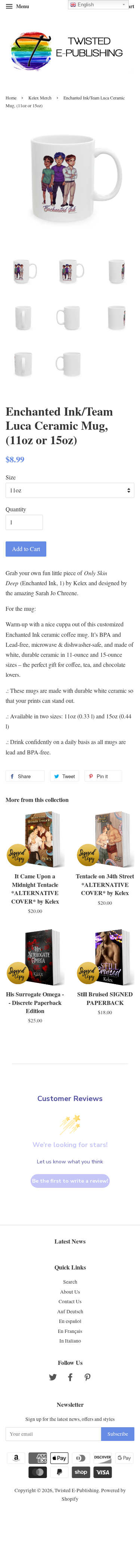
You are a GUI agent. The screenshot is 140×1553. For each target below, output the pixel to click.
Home (11, 98)
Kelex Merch (40, 98)
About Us (70, 1291)
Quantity (16, 509)
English (85, 4)
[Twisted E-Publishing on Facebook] (70, 1378)
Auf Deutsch (70, 1311)
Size (11, 477)
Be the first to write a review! (70, 1181)
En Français (70, 1331)
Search (70, 1281)
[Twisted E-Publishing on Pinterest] (87, 1378)
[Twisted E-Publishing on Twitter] (53, 1378)
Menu (22, 6)
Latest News (70, 1241)
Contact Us (70, 1301)
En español (70, 1321)
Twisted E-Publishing (77, 1490)
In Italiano (70, 1340)
